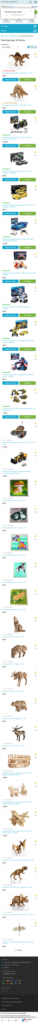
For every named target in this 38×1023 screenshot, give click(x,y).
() (3, 1020)
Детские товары (8, 36)
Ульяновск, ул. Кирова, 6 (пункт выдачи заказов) (17, 962)
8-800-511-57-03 (9, 974)
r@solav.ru (6, 967)
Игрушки (16, 36)
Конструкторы (7, 1005)
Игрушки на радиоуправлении (12, 1002)
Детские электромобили (10, 998)
